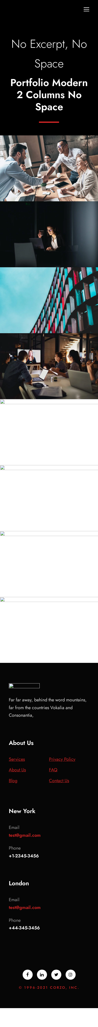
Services (17, 759)
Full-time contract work (49, 319)
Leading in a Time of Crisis (49, 455)
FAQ (53, 770)
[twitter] (56, 975)
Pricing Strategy (49, 517)
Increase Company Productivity (49, 587)
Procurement (62, 198)
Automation (49, 395)
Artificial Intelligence (49, 187)
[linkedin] (42, 975)
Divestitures (35, 198)
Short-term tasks (49, 253)
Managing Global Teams (49, 649)
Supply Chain (36, 527)
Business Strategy (49, 329)
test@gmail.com (25, 835)
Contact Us (59, 780)
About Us (17, 770)
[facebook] (28, 975)
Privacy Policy (62, 759)
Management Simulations (49, 385)
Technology (64, 264)
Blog (13, 780)
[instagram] (71, 975)
